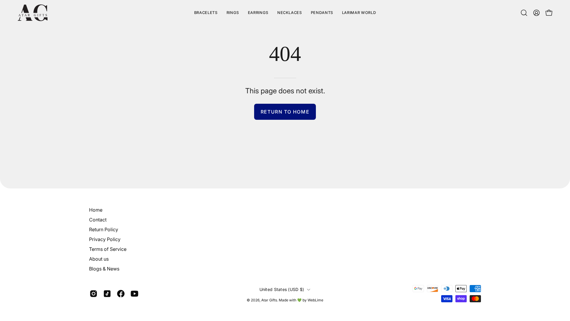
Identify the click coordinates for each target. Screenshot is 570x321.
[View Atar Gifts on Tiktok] (107, 293)
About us (99, 259)
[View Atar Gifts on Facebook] (120, 293)
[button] (359, 13)
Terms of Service (107, 249)
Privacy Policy (105, 239)
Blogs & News (104, 269)
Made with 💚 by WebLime (301, 300)
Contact (98, 220)
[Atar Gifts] (33, 12)
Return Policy (103, 229)
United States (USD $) (281, 289)
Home (95, 210)
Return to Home (285, 112)
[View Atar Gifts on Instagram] (93, 293)
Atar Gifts (269, 300)
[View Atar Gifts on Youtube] (134, 293)
